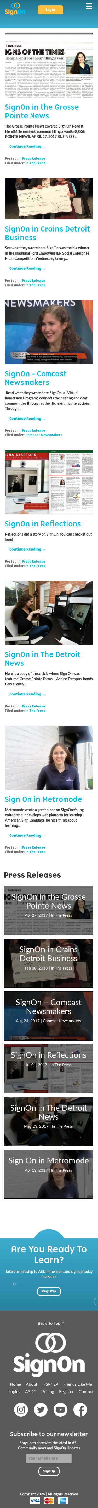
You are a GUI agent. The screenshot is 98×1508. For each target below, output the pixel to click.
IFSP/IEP (50, 1384)
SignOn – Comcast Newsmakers (36, 378)
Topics (14, 1392)
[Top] (49, 1355)
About (31, 1384)
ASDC (30, 1392)
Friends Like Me (77, 1384)
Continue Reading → (27, 146)
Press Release (33, 158)
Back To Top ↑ (51, 1323)
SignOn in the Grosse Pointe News (42, 111)
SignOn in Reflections (43, 524)
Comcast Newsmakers (43, 435)
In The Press (35, 163)
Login (50, 10)
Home (15, 1384)
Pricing (47, 1392)
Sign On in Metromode (43, 799)
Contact (86, 1392)
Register (49, 1291)
